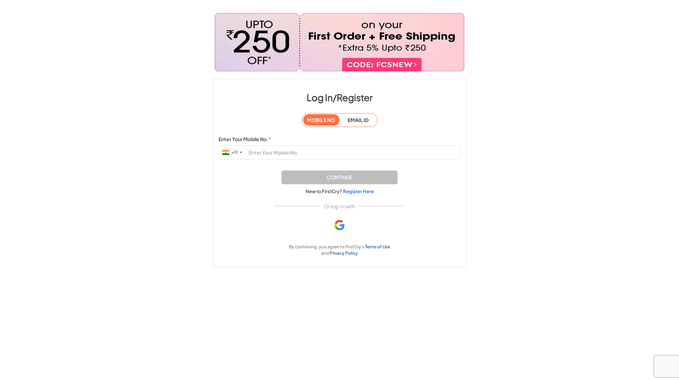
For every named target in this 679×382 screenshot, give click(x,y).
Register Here (358, 191)
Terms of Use (377, 246)
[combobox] (232, 152)
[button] (339, 177)
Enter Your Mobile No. (245, 139)
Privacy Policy (344, 253)
